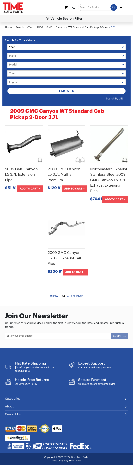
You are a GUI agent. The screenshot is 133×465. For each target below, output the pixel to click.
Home (8, 27)
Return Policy (30, 384)
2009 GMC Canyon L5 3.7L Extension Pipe (21, 174)
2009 (40, 27)
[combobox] (97, 7)
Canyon (60, 27)
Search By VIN (114, 98)
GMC (50, 27)
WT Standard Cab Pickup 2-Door (88, 27)
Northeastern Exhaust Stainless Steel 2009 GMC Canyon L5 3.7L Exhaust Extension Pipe (108, 180)
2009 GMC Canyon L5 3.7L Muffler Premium (64, 174)
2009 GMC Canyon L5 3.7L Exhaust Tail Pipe (64, 258)
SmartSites (75, 461)
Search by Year (24, 27)
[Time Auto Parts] (13, 7)
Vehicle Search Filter (66, 18)
